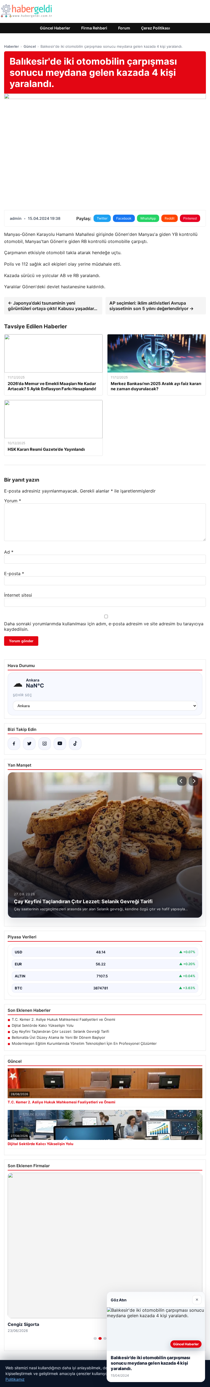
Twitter (102, 218)
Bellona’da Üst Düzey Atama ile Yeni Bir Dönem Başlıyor (58, 1037)
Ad (8, 552)
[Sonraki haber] (193, 781)
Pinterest (190, 218)
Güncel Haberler (55, 28)
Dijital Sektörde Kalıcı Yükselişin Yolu (43, 1025)
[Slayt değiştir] (95, 1338)
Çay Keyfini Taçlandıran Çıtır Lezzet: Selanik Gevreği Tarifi (60, 1031)
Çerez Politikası (155, 28)
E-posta (14, 573)
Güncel (30, 46)
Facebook (124, 218)
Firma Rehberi (94, 28)
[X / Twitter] (29, 743)
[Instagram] (44, 743)
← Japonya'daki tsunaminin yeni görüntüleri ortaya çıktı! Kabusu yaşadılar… (52, 305)
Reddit (169, 218)
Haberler (11, 46)
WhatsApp (148, 218)
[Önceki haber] (181, 781)
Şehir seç (22, 695)
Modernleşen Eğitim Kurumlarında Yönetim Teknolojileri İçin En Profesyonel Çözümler (84, 1043)
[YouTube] (60, 743)
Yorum (12, 500)
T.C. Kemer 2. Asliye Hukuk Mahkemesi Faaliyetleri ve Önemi (63, 1019)
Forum (124, 28)
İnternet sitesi (18, 595)
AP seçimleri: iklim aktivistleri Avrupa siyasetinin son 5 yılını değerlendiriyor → (151, 305)
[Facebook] (14, 743)
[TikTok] (75, 743)
